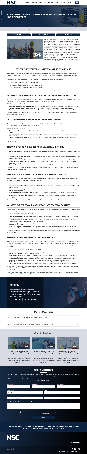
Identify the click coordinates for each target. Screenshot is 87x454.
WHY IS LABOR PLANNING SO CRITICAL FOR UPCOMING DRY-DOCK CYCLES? (27, 317)
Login (76, 2)
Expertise (42, 2)
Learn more (18, 362)
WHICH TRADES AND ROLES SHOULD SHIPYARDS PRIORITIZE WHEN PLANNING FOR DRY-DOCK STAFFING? (35, 321)
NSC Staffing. (66, 451)
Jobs (56, 2)
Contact (69, 2)
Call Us (69, 34)
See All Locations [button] (75, 442)
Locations (50, 2)
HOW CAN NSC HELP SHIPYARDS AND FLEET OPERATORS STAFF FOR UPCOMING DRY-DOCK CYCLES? (33, 324)
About (27, 2)
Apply (2, 21)
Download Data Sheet (62, 64)
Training (62, 2)
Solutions (34, 2)
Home (8, 29)
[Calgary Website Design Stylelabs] (11, 449)
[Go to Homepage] (12, 2)
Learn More (44, 34)
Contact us (19, 34)
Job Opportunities (30, 299)
